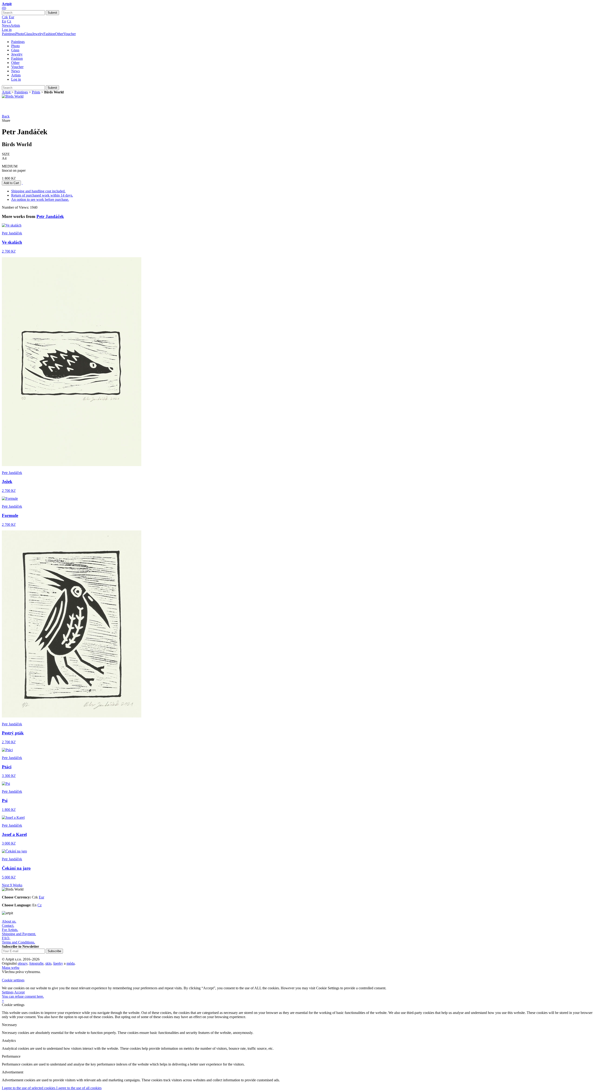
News (6, 25)
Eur (11, 17)
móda (70, 963)
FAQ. (6, 938)
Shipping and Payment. (19, 934)
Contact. (8, 926)
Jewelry (37, 34)
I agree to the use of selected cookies (29, 1088)
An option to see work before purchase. (40, 199)
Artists (15, 25)
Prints (36, 92)
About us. (9, 921)
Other (59, 34)
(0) (4, 8)
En (4, 21)
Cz (9, 21)
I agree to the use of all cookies (79, 1088)
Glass (28, 34)
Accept (19, 992)
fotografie (36, 963)
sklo (48, 963)
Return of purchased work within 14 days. (42, 195)
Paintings (8, 34)
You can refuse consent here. (23, 996)
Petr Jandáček (50, 216)
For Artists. (10, 930)
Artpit (6, 92)
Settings (7, 992)
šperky (58, 963)
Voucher (69, 34)
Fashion (49, 34)
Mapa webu (10, 968)
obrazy (22, 963)
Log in (7, 30)
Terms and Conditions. (18, 942)
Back (6, 116)
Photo (19, 34)
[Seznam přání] (22, 183)
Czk (5, 17)
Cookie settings (13, 980)
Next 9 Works (12, 885)
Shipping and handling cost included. (38, 191)
